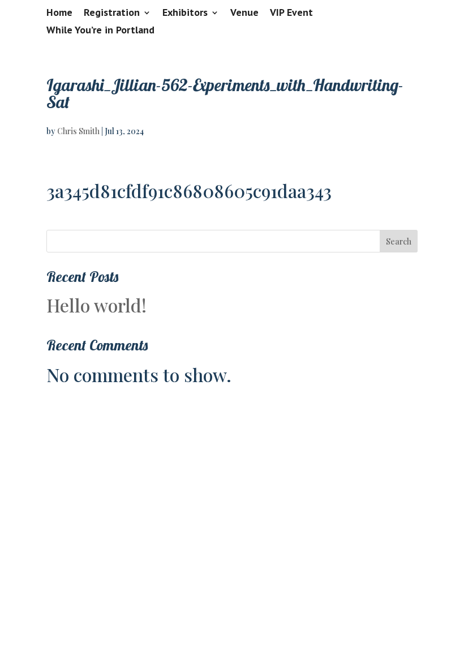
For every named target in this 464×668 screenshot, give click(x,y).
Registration (112, 13)
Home (59, 13)
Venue (244, 13)
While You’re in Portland (100, 30)
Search (398, 241)
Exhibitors (185, 13)
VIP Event (291, 13)
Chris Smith (78, 131)
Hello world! (96, 305)
